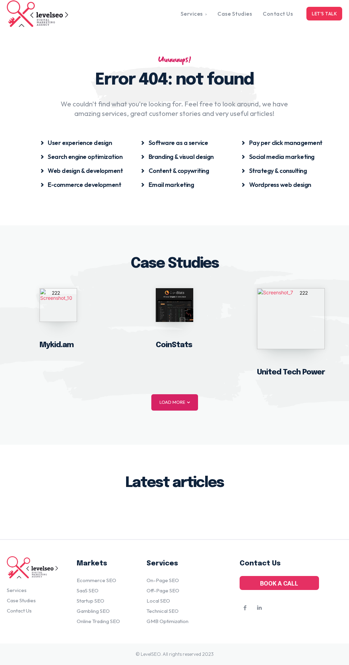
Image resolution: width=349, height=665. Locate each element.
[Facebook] (245, 608)
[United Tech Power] (291, 318)
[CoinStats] (174, 305)
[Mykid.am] (58, 305)
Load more (172, 402)
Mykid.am (57, 345)
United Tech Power (291, 372)
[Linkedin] (259, 608)
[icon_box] (76, 142)
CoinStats (174, 345)
